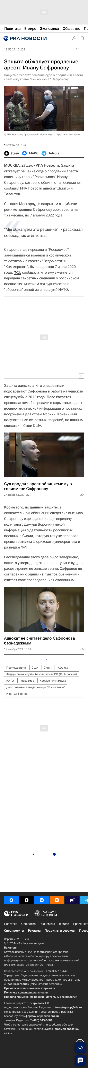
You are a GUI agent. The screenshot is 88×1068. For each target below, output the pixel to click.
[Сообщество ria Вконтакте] (41, 900)
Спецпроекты (14, 930)
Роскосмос (27, 680)
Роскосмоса (45, 177)
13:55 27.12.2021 (15, 49)
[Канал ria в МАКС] (11, 900)
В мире (64, 924)
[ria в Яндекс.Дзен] (26, 900)
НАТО (10, 680)
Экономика (47, 924)
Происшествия (16, 667)
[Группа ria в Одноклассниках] (57, 900)
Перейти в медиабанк (67, 134)
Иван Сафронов (17, 693)
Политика (10, 924)
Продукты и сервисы (60, 930)
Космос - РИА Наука (53, 680)
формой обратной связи (42, 1016)
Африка (63, 667)
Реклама (34, 930)
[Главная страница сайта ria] (24, 38)
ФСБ (17, 272)
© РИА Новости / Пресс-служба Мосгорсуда (28, 134)
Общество (28, 924)
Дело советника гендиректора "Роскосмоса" (35, 687)
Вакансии (10, 947)
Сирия (48, 667)
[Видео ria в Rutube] (72, 900)
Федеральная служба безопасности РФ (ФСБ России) (41, 674)
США (35, 667)
